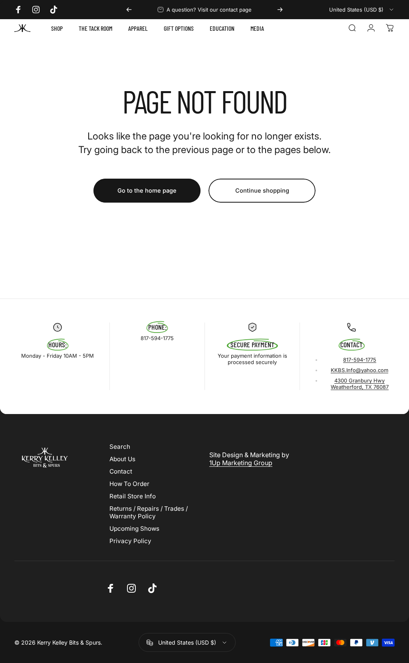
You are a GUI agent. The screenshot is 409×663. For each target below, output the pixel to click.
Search (119, 446)
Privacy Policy (130, 541)
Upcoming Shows (134, 528)
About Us (122, 459)
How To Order (129, 484)
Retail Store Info (132, 496)
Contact (120, 471)
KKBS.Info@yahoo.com (359, 370)
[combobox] (362, 9)
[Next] (280, 9)
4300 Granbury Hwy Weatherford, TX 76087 (360, 383)
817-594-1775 (359, 359)
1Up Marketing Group (240, 463)
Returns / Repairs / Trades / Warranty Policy (148, 512)
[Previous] (129, 9)
